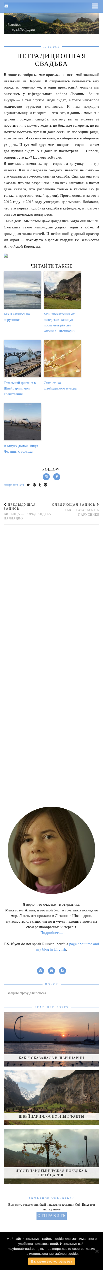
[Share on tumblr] (40, 485)
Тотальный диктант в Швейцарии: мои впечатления (20, 388)
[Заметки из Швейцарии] (51, 18)
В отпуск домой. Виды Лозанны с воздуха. (21, 448)
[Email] (6, 6)
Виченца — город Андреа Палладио (27, 511)
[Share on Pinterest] (35, 485)
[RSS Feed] (62, 970)
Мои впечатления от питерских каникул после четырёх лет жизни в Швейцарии (60, 322)
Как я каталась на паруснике (17, 316)
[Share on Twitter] (28, 485)
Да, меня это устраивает (51, 1261)
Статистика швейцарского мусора (60, 385)
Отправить (52, 1215)
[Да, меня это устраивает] (96, 1251)
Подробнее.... (51, 932)
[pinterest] (40, 970)
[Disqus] (51, 595)
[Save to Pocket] (45, 485)
